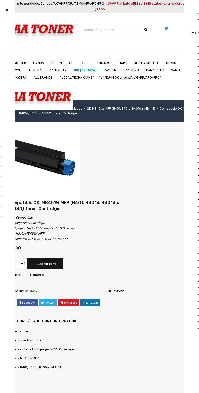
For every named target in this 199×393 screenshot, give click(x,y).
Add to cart (46, 263)
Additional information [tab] (54, 321)
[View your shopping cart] (163, 30)
